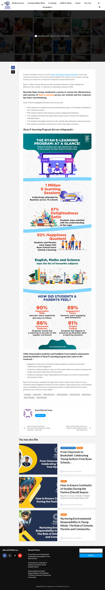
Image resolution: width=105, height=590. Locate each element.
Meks (54, 586)
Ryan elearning (41, 397)
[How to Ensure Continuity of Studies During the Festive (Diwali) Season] (38, 492)
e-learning (27, 394)
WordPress (66, 586)
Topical (80, 448)
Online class (37, 394)
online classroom (48, 394)
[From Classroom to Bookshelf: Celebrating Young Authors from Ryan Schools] (38, 459)
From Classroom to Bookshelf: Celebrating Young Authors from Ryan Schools (39, 556)
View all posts (40, 415)
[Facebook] (4, 555)
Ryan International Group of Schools (64, 74)
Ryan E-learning (29, 397)
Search (91, 555)
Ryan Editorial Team (43, 36)
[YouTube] (20, 555)
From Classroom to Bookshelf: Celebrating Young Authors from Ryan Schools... (76, 457)
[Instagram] (15, 555)
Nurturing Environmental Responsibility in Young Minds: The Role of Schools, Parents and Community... (76, 524)
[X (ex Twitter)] (10, 555)
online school (86, 394)
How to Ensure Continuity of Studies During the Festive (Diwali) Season (76, 489)
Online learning (75, 394)
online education (62, 394)
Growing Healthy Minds (68, 448)
